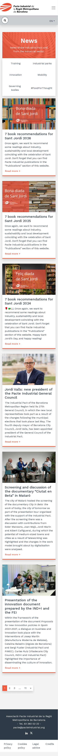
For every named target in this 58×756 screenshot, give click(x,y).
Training (16, 63)
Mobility (42, 74)
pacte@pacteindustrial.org (29, 727)
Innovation (15, 74)
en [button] (51, 20)
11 (25, 688)
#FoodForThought (41, 88)
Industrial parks (42, 63)
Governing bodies (15, 88)
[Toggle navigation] (53, 8)
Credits (50, 743)
